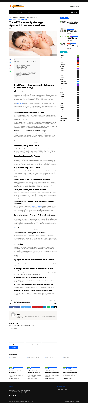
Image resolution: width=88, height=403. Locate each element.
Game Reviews (69, 83)
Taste (69, 109)
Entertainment (69, 73)
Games (69, 85)
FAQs (18, 76)
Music (69, 98)
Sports (69, 107)
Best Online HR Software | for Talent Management (72, 23)
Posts (69, 101)
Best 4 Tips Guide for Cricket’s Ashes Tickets (72, 31)
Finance (69, 77)
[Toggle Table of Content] (37, 60)
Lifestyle (25, 19)
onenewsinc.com (30, 401)
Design (69, 70)
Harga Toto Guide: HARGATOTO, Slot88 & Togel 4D (72, 38)
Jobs (69, 92)
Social (69, 105)
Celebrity (69, 64)
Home (10, 17)
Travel (14, 17)
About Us (67, 401)
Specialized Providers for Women (22, 67)
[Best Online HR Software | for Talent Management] (63, 23)
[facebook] (9, 395)
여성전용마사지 (20, 103)
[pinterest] (13, 395)
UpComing (69, 120)
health (50, 237)
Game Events (69, 81)
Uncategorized (69, 118)
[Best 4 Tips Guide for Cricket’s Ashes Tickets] (63, 30)
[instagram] (11, 395)
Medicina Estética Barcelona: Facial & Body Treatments (34, 371)
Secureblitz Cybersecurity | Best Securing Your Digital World (73, 46)
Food (69, 79)
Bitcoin (69, 59)
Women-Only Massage (37, 206)
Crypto (69, 68)
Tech (69, 111)
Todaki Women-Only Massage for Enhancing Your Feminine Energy (27, 61)
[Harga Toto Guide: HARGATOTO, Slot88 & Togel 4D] (63, 38)
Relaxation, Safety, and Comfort (22, 66)
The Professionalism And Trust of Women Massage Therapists (27, 72)
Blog (69, 60)
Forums (77, 401)
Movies (69, 96)
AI (69, 57)
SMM (69, 103)
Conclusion (19, 75)
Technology (69, 113)
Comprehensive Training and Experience (23, 74)
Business (69, 62)
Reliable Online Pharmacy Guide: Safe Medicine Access (52, 371)
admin (12, 28)
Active (69, 55)
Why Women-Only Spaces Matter (22, 68)
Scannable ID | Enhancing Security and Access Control (70, 371)
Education (69, 72)
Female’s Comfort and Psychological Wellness (24, 69)
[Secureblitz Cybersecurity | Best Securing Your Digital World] (63, 45)
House (69, 88)
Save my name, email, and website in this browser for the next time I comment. (25, 344)
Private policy (72, 401)
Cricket (69, 66)
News (69, 99)
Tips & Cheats (69, 114)
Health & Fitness (19, 19)
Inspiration (69, 90)
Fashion (14, 19)
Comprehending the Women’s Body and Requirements (26, 73)
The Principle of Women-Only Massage (23, 64)
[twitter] (15, 395)
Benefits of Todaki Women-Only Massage (23, 65)
